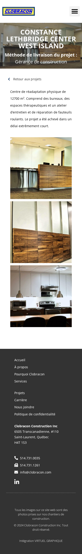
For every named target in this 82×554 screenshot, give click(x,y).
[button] (74, 11)
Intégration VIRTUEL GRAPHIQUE (41, 541)
